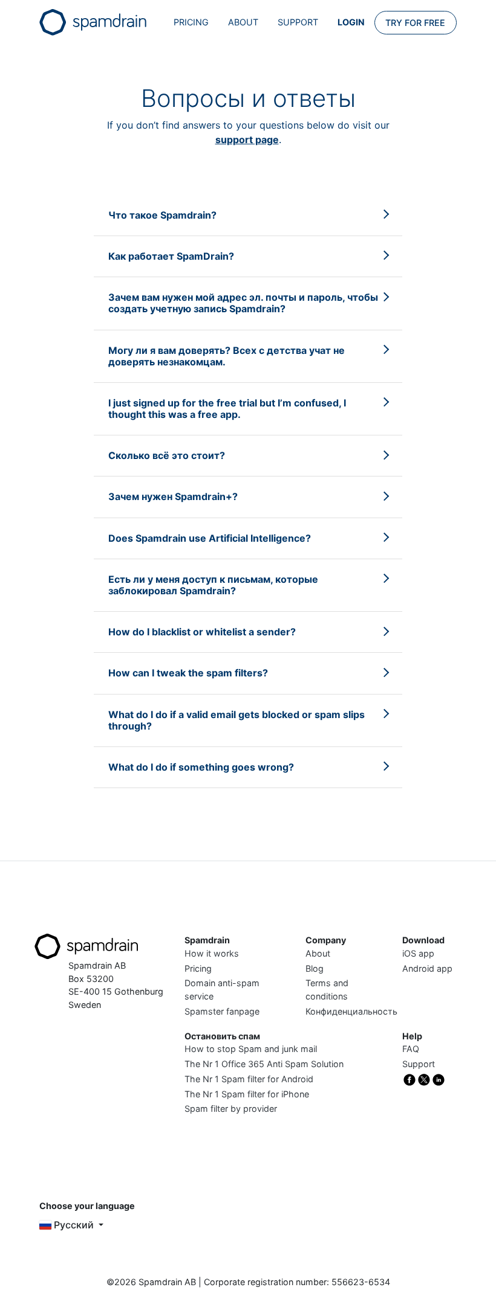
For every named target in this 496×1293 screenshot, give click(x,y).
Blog (314, 968)
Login (351, 22)
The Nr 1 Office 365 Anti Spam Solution (264, 1064)
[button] (162, 215)
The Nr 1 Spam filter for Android (248, 1079)
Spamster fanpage (221, 1011)
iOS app (418, 953)
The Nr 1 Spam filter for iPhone (246, 1094)
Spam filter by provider (230, 1108)
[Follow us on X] (424, 1079)
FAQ (410, 1049)
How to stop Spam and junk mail (250, 1049)
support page (247, 139)
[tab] (248, 215)
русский (73, 1225)
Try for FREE (415, 23)
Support (298, 22)
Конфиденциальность (351, 1011)
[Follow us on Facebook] (409, 1079)
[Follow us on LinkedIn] (438, 1079)
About (243, 22)
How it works (211, 953)
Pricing (191, 22)
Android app (427, 968)
